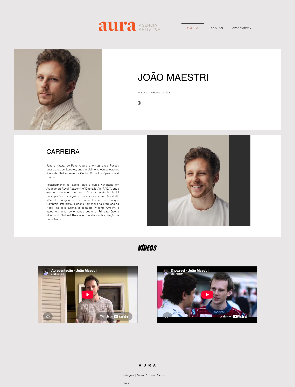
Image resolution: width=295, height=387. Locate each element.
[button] (198, 180)
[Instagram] (139, 103)
